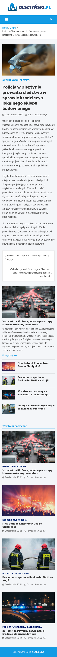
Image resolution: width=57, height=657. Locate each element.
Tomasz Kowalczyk (37, 114)
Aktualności (10, 80)
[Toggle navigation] (6, 19)
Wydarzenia (9, 466)
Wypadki (21, 466)
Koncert (7, 520)
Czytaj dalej (7, 355)
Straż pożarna (20, 573)
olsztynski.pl (38, 652)
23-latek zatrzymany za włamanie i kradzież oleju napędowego (32, 394)
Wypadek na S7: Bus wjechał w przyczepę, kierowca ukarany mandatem (27, 323)
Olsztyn (25, 80)
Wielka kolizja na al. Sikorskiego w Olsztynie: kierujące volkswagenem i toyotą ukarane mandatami (30, 273)
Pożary (6, 573)
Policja (6, 627)
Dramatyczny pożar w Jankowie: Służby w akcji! (33, 379)
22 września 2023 (14, 114)
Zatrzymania (34, 627)
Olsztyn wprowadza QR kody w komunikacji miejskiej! (36, 407)
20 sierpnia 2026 (13, 477)
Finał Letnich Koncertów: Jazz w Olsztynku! (32, 365)
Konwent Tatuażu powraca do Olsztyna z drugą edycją (28, 257)
